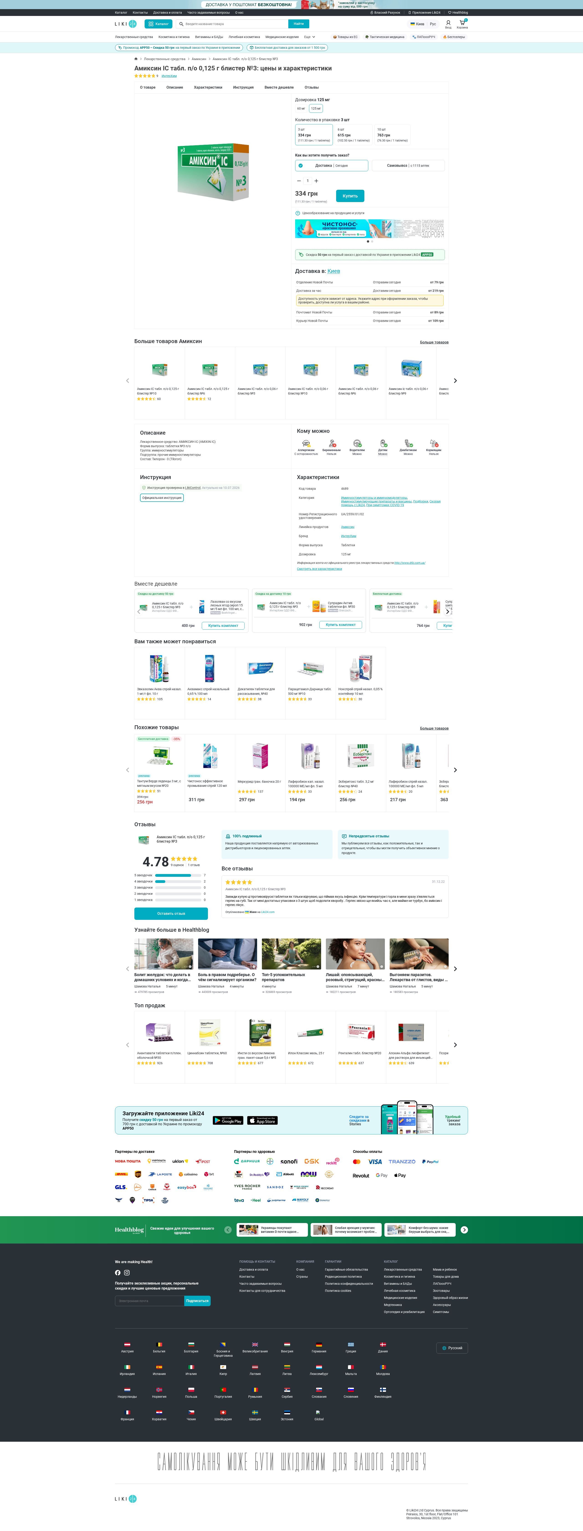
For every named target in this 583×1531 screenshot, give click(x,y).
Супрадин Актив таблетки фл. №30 (341, 604)
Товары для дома (446, 1276)
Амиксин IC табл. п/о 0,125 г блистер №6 (208, 391)
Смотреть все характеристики (319, 569)
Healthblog (460, 12)
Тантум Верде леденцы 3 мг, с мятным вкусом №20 (159, 783)
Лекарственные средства (134, 37)
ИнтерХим (169, 76)
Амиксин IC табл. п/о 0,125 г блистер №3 (167, 605)
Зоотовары (441, 1291)
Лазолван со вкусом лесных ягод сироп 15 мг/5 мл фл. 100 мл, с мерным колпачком (226, 607)
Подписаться (197, 1301)
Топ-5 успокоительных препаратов (283, 977)
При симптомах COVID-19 (385, 505)
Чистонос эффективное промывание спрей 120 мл (207, 783)
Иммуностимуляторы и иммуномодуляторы (374, 498)
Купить (350, 196)
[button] (331, 165)
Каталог (121, 12)
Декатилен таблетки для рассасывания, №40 (256, 691)
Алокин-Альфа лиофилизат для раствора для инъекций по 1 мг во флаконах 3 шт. (409, 1055)
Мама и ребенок (445, 1269)
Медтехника (393, 1305)
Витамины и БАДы (209, 37)
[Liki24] (126, 1499)
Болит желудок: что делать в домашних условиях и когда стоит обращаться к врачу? (162, 977)
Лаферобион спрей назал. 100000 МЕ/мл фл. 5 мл (408, 784)
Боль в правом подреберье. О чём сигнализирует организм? (227, 977)
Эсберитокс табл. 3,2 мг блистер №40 (356, 784)
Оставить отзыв (171, 913)
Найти (299, 24)
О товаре (148, 87)
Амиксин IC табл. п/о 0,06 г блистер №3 (258, 391)
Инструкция (243, 87)
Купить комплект (223, 625)
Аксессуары (442, 1305)
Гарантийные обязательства (346, 1269)
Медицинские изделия (282, 37)
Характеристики (208, 87)
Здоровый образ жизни (450, 1298)
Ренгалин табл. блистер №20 (359, 1053)
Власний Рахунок (387, 12)
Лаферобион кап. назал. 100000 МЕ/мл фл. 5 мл (306, 784)
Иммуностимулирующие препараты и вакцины (376, 501)
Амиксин (199, 59)
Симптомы (441, 1312)
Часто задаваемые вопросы (208, 12)
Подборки (420, 501)
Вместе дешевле (279, 87)
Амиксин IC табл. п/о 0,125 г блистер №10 (158, 391)
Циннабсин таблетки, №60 (207, 1053)
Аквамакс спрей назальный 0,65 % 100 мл (208, 691)
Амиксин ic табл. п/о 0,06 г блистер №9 (408, 391)
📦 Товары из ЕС (345, 37)
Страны (302, 1276)
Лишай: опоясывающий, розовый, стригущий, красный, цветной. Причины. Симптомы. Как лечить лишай (355, 977)
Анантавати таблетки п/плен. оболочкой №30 (159, 1055)
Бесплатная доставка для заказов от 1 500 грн (290, 47)
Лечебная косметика (244, 37)
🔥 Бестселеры (454, 37)
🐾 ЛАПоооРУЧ (423, 37)
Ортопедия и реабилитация (404, 1312)
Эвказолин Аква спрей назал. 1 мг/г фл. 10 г (159, 691)
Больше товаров (434, 342)
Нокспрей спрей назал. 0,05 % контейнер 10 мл (360, 691)
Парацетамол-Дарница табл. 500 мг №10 (310, 691)
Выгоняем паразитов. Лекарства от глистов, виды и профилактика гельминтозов (418, 977)
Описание (174, 87)
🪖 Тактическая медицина (384, 37)
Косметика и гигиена (174, 37)
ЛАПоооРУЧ (442, 1283)
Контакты (140, 12)
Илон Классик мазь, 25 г (306, 1053)
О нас (239, 12)
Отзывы (312, 87)
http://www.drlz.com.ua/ (409, 562)
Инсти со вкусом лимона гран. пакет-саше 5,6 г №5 (257, 1055)
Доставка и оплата (167, 12)
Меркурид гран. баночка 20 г (259, 781)
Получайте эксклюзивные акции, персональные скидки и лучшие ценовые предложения (157, 1285)
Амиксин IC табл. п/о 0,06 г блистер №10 (308, 391)
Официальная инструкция (162, 498)
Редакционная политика (343, 1276)
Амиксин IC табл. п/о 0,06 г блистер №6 (358, 391)
